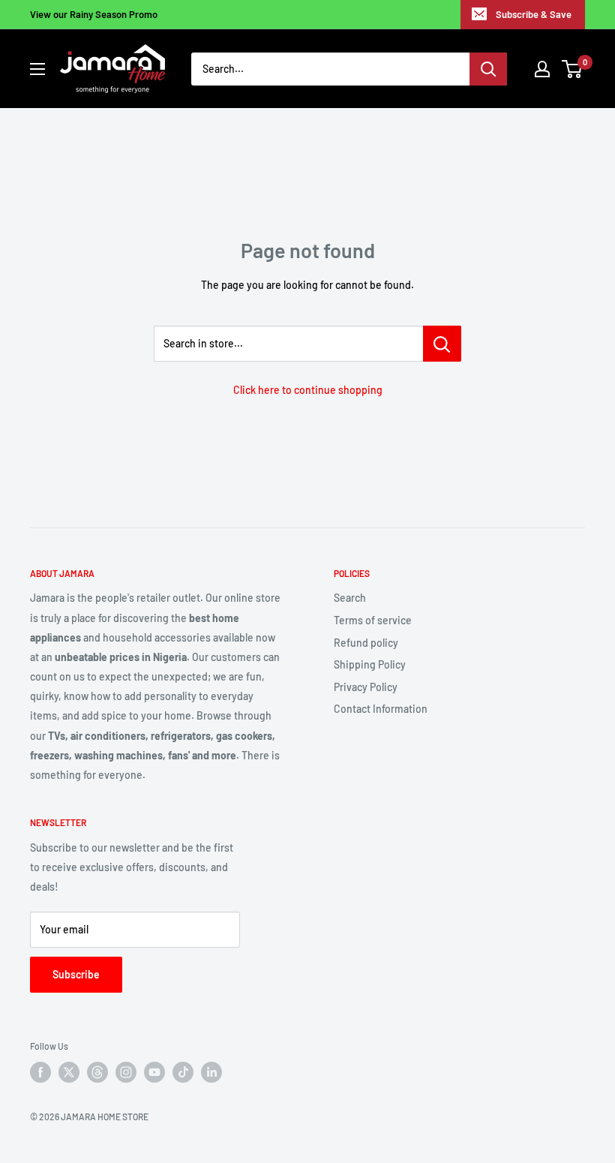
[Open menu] (37, 69)
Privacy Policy (366, 687)
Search (350, 597)
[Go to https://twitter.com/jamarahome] (69, 1072)
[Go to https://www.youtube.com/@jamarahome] (154, 1072)
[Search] (488, 69)
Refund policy (366, 642)
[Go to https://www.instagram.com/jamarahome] (126, 1072)
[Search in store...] (442, 344)
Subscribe (76, 974)
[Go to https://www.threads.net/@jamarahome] (97, 1072)
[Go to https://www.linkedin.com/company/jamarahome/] (211, 1072)
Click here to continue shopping (307, 389)
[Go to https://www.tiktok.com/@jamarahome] (183, 1072)
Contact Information (381, 708)
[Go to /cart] (572, 69)
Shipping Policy (370, 664)
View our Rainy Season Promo (94, 14)
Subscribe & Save (534, 14)
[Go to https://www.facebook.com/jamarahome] (40, 1072)
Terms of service (373, 620)
